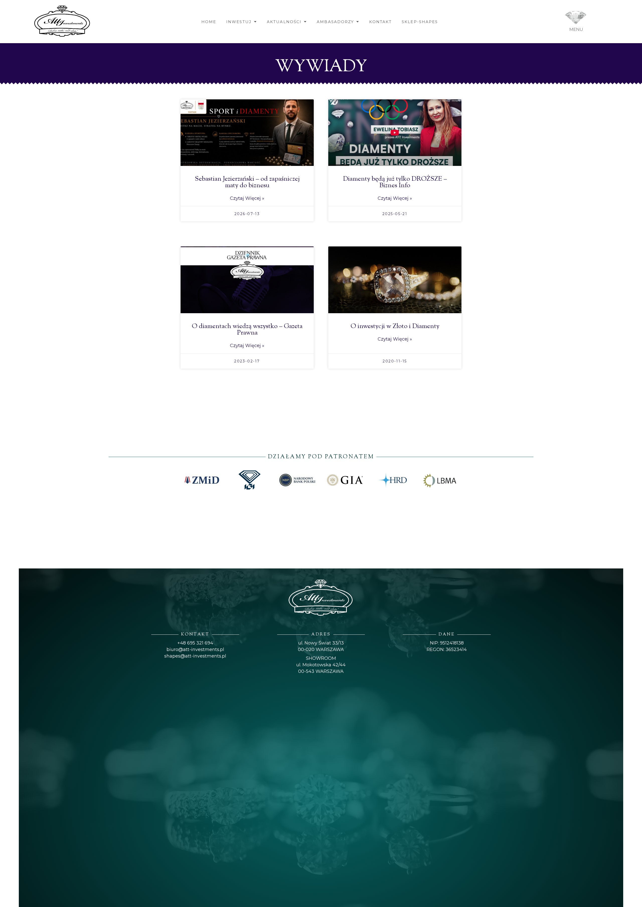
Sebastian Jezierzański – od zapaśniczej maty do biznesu (247, 182)
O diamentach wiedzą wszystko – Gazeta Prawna (247, 330)
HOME (208, 21)
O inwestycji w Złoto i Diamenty (395, 326)
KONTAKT (380, 21)
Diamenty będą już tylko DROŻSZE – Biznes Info (395, 182)
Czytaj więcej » (247, 198)
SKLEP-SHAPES (420, 21)
